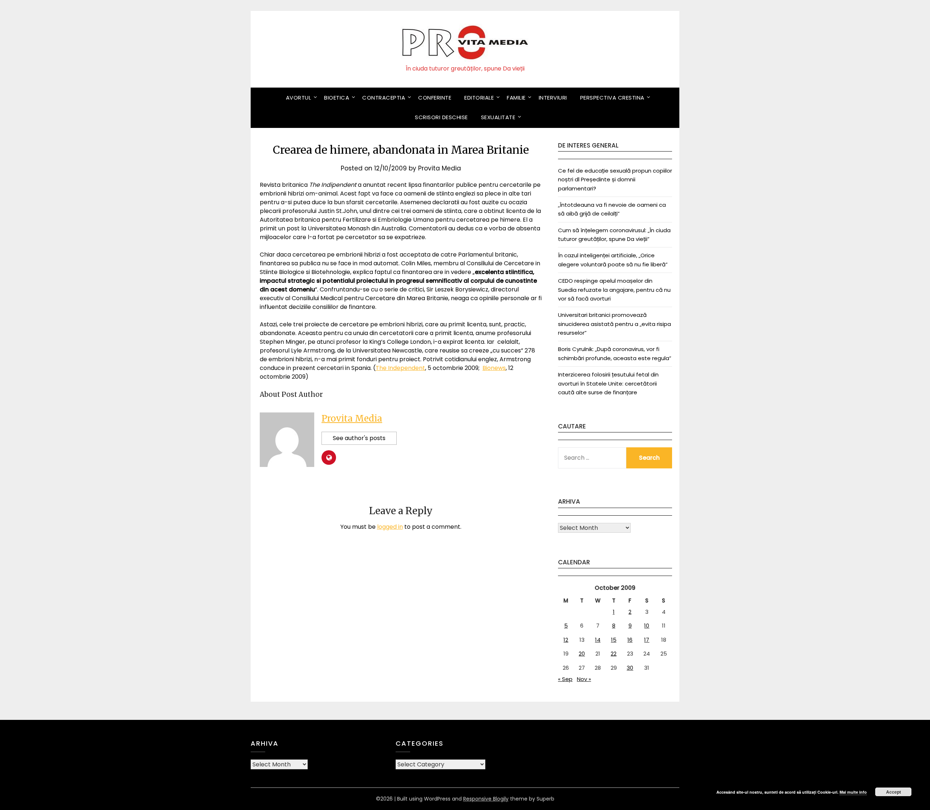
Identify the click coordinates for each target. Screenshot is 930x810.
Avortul (298, 97)
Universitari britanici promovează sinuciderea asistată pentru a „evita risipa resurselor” (614, 324)
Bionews (494, 368)
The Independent (400, 368)
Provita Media (439, 168)
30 (630, 668)
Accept (893, 792)
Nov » (584, 679)
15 (613, 640)
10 (646, 625)
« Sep (565, 679)
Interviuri (553, 97)
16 (629, 640)
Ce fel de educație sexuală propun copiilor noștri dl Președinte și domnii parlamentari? (615, 179)
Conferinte (434, 97)
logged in (390, 527)
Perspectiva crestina (612, 97)
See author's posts (359, 438)
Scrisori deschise (441, 117)
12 (565, 640)
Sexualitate (498, 117)
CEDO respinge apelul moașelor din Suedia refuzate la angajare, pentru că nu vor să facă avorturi (614, 289)
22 (613, 653)
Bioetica (336, 97)
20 (582, 653)
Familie (516, 97)
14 (598, 640)
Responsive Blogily (486, 798)
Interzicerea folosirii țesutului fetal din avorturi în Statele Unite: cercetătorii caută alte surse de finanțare (608, 383)
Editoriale (479, 97)
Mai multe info (853, 792)
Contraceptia (383, 97)
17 (646, 640)
